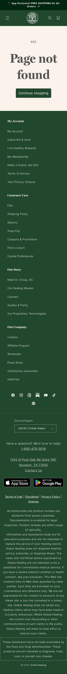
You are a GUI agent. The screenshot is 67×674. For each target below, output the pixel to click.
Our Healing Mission (20, 288)
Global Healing (38, 665)
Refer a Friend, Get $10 (22, 165)
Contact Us (33, 470)
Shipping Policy (17, 213)
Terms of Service (18, 173)
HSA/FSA (13, 379)
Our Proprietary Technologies (26, 313)
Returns (12, 222)
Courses (12, 296)
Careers (12, 337)
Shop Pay (13, 230)
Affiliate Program (18, 345)
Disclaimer (32, 496)
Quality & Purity (17, 305)
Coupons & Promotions (22, 239)
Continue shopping (33, 93)
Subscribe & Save (19, 139)
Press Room (15, 362)
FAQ (10, 205)
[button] (7, 18)
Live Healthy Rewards (21, 148)
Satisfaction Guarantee (22, 371)
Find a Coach (16, 247)
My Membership (17, 156)
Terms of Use (13, 496)
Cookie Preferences (20, 256)
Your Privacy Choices (21, 181)
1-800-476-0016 (33, 449)
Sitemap (33, 501)
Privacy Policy (51, 496)
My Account (15, 131)
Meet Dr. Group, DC (20, 279)
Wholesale (14, 354)
